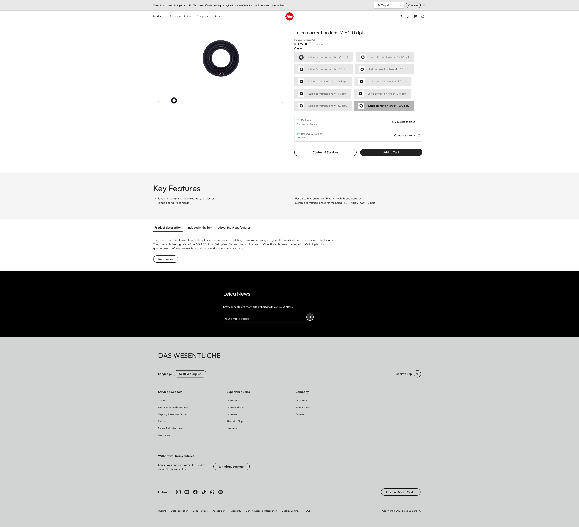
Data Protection (179, 510)
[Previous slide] (159, 102)
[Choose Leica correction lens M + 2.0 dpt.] (384, 106)
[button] (174, 101)
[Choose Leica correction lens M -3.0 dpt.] (323, 106)
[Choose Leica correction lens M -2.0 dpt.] (382, 94)
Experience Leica (180, 16)
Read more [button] (165, 259)
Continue (413, 5)
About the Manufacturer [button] (234, 227)
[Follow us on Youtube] (187, 492)
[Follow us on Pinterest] (221, 492)
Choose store (403, 135)
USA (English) (383, 5)
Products (158, 16)
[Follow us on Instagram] (178, 492)
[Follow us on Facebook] (195, 492)
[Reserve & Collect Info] (419, 135)
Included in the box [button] (199, 227)
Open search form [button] (401, 16)
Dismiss (424, 5)
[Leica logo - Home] (289, 16)
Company (203, 16)
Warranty (236, 510)
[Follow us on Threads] (212, 492)
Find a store (416, 16)
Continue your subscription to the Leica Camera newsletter (310, 317)
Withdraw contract (231, 466)
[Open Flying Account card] (408, 16)
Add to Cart (391, 152)
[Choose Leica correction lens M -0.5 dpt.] (323, 81)
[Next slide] (283, 102)
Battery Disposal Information (261, 510)
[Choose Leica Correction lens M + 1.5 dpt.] (323, 69)
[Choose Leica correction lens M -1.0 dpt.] (382, 81)
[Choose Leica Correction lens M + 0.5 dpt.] (323, 57)
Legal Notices (200, 510)
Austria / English (190, 374)
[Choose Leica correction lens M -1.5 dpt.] (322, 94)
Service (219, 16)
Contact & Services (325, 152)
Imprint (162, 510)
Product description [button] (167, 227)
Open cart (423, 16)
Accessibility (219, 510)
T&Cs (307, 510)
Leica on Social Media (400, 492)
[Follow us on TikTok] (204, 492)
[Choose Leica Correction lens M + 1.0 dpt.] (385, 57)
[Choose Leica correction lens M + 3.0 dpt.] (384, 69)
